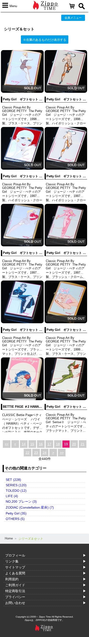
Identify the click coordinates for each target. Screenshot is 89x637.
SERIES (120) (16, 485)
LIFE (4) (12, 496)
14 (24, 444)
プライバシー (15, 597)
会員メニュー (73, 17)
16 (41, 444)
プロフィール (15, 555)
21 (82, 444)
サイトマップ (15, 567)
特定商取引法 (15, 591)
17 (49, 444)
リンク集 (12, 561)
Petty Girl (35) (16, 513)
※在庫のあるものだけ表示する (44, 40)
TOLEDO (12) (16, 490)
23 (36, 452)
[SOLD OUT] (22, 92)
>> (62, 452)
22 (27, 452)
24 (45, 452)
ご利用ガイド (15, 585)
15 (32, 444)
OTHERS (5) (15, 519)
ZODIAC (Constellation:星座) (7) (30, 507)
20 (74, 444)
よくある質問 (15, 573)
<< (7, 444)
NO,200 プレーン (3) (21, 501)
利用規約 (12, 579)
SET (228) (13, 480)
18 (58, 444)
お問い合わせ (15, 603)
